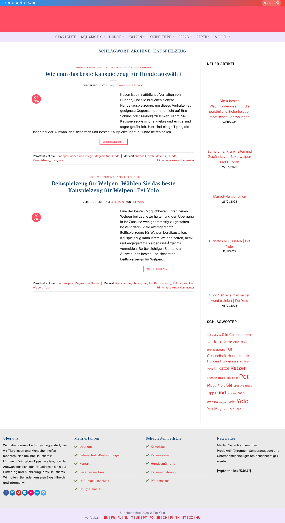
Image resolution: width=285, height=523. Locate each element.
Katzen (135, 37)
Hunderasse (229, 361)
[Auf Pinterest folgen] (17, 3)
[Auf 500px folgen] (29, 3)
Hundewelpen (98, 177)
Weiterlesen (113, 141)
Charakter (237, 335)
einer (209, 350)
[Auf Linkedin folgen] (21, 3)
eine (236, 342)
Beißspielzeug (123, 283)
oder (235, 378)
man (54, 160)
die (223, 341)
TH (177, 517)
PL (119, 517)
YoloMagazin (217, 409)
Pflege (211, 386)
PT (145, 517)
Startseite (65, 37)
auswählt (140, 156)
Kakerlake (158, 446)
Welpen (37, 287)
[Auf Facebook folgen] (5, 3)
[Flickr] (25, 3)
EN (106, 517)
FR (113, 517)
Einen (244, 342)
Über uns (86, 446)
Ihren (210, 368)
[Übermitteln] (278, 3)
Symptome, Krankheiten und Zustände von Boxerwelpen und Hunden (229, 156)
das (158, 156)
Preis (221, 386)
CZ (191, 517)
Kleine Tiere (160, 37)
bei (225, 334)
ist (215, 369)
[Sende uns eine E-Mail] (13, 3)
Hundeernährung (163, 463)
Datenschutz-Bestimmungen (100, 455)
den (209, 342)
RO (151, 517)
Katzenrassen (160, 455)
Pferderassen (160, 480)
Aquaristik (91, 37)
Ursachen (232, 393)
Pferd (183, 37)
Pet (175, 283)
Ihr (241, 361)
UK (138, 517)
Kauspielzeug (41, 160)
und (221, 393)
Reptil (202, 37)
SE (158, 517)
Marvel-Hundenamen (229, 196)
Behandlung (214, 335)
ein (229, 342)
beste (151, 156)
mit (228, 377)
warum (212, 402)
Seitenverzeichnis (91, 472)
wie (61, 160)
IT (131, 517)
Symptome (246, 385)
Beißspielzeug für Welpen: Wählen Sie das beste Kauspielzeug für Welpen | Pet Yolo (113, 186)
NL (126, 517)
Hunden (213, 361)
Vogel (221, 37)
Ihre (246, 361)
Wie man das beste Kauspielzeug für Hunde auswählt (113, 73)
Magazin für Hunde (137, 67)
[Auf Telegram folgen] (34, 3)
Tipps (211, 393)
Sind (236, 385)
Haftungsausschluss (94, 480)
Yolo (47, 287)
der (215, 341)
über (238, 409)
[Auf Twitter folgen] (9, 3)
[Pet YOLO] (142, 19)
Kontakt (85, 463)
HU (198, 517)
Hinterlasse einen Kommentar (175, 160)
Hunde (115, 37)
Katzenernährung (163, 472)
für (164, 156)
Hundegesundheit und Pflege (98, 67)
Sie (180, 283)
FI (171, 517)
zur (232, 409)
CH (165, 517)
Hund (232, 355)
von (241, 393)
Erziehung (219, 349)
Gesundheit (216, 355)
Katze (224, 368)
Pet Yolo (138, 85)
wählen (188, 283)
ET (184, 517)
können (212, 378)
